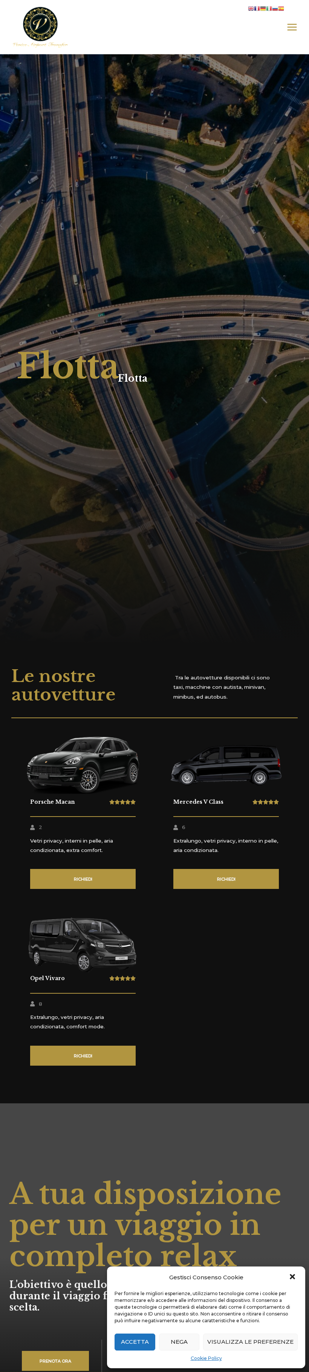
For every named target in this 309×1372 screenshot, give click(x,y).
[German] (263, 8)
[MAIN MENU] (292, 27)
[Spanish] (281, 8)
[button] (293, 1277)
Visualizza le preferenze (250, 1341)
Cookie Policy (206, 1358)
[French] (257, 8)
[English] (251, 8)
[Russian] (275, 8)
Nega (179, 1341)
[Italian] (269, 8)
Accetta (135, 1341)
